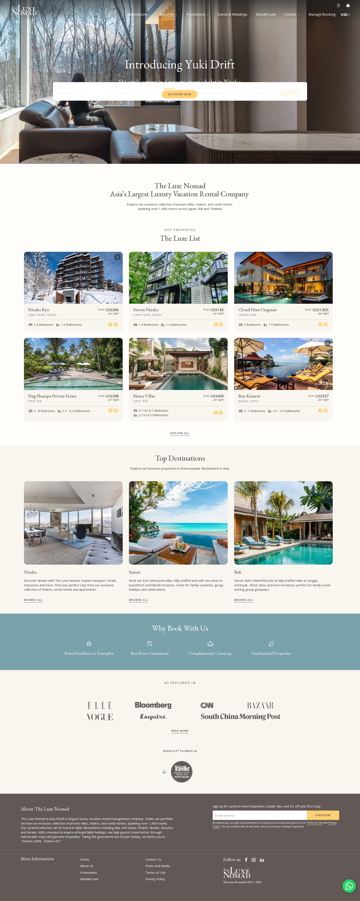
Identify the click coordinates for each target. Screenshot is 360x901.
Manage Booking (322, 14)
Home (84, 859)
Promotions (196, 14)
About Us (167, 14)
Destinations (137, 14)
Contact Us (153, 859)
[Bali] (283, 523)
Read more (180, 731)
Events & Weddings (233, 14)
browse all (33, 600)
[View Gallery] (117, 256)
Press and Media (157, 866)
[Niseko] (73, 523)
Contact (290, 14)
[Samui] (178, 523)
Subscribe (323, 815)
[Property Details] (111, 324)
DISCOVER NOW (179, 94)
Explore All (180, 433)
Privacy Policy (155, 879)
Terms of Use (314, 823)
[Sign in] (338, 5)
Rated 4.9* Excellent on (180, 751)
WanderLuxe (266, 14)
